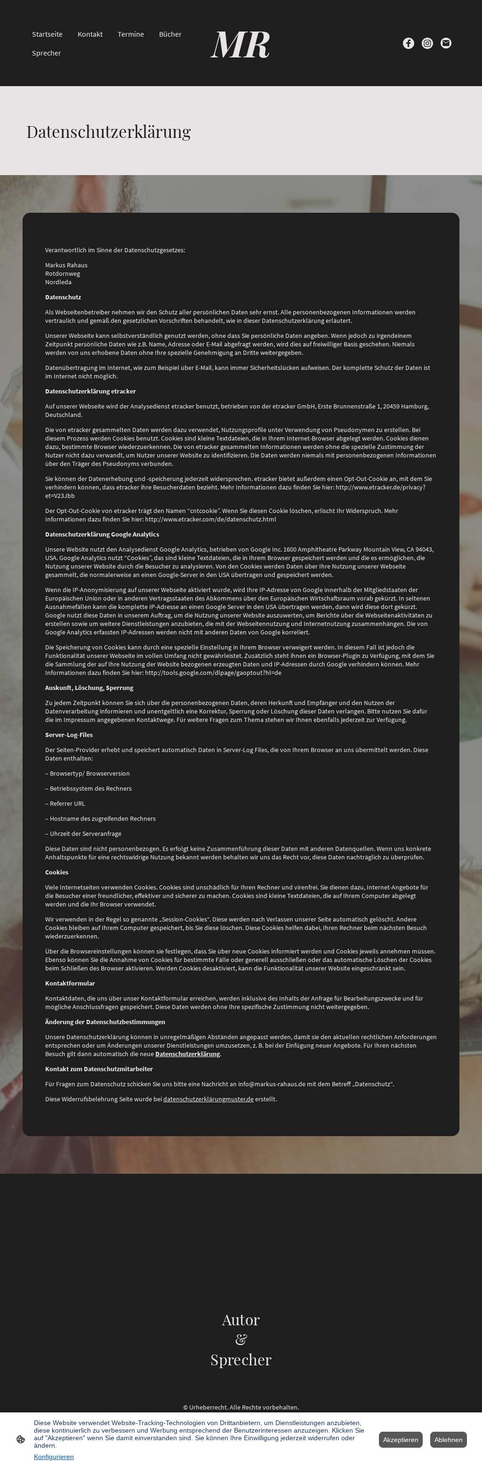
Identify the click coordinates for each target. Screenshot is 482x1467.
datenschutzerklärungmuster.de (208, 1099)
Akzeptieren (400, 1439)
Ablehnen (448, 1439)
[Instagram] (427, 43)
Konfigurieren (54, 1456)
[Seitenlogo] (241, 75)
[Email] (446, 43)
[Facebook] (408, 43)
